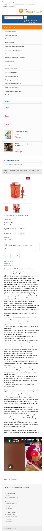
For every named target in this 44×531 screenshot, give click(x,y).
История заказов (11, 517)
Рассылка (9, 521)
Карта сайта (10, 508)
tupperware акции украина (14, 164)
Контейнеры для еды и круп (13, 50)
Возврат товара (11, 506)
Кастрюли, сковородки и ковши (14, 46)
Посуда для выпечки (11, 68)
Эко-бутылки (9, 95)
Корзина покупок (30, 4)
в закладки (7, 237)
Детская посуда (9, 42)
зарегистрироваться (14, 2)
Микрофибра (9, 65)
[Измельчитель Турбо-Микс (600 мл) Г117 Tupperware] (7, 208)
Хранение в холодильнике (13, 91)
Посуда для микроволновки (13, 80)
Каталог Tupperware (11, 35)
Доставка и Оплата (12, 497)
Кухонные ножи (10, 61)
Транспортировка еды (11, 87)
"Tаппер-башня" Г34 (21, 131)
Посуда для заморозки (11, 76)
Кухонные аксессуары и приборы (15, 57)
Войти (4, 2)
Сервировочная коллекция (13, 83)
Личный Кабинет (11, 514)
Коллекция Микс (13, 479)
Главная (5, 170)
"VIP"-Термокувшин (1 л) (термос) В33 (22, 144)
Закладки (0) (6, 4)
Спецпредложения (10, 31)
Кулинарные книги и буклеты (14, 53)
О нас (8, 495)
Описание (6, 256)
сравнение (7, 240)
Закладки (9, 519)
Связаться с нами (11, 504)
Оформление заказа (8, 6)
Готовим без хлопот (11, 38)
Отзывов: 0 (17, 245)
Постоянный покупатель (17, 4)
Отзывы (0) (15, 256)
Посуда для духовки (11, 72)
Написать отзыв (27, 245)
